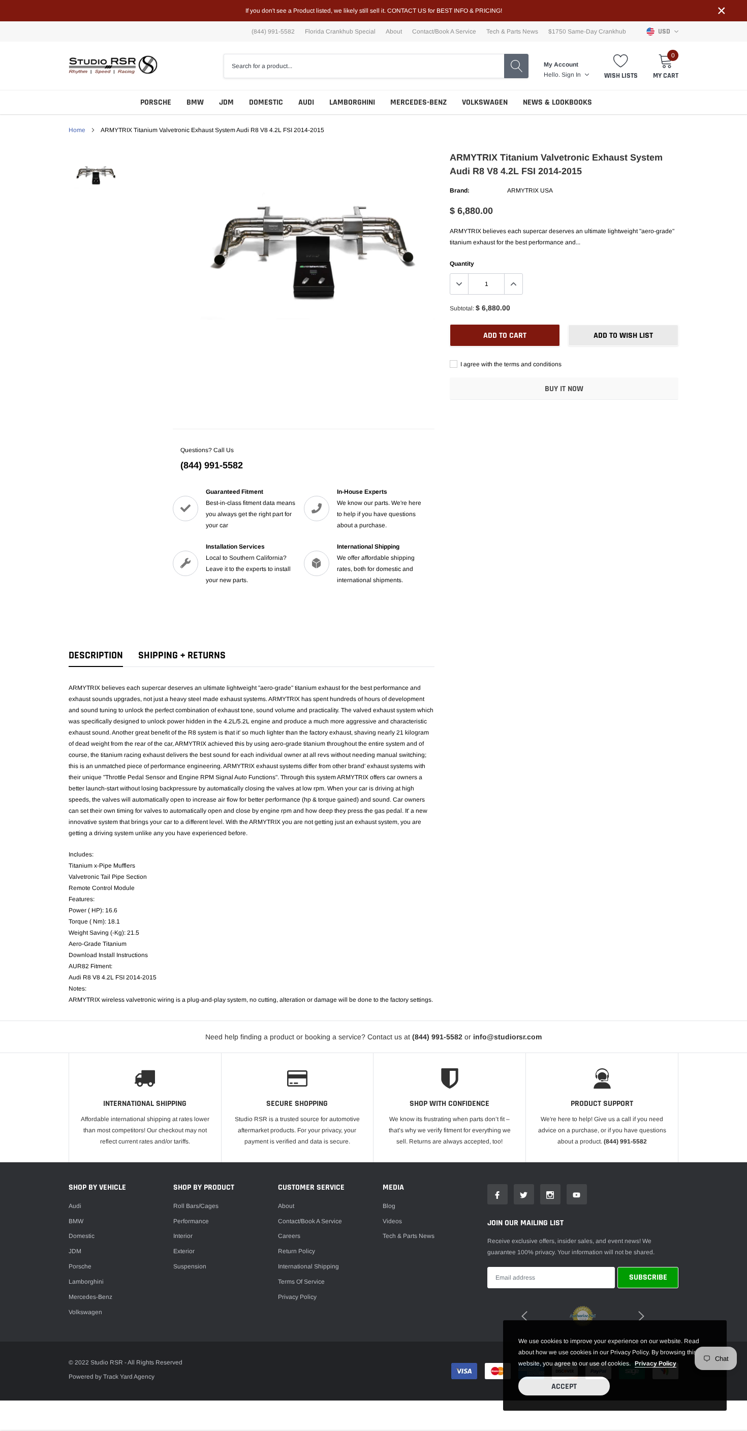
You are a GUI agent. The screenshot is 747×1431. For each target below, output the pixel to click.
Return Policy (296, 1251)
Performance (191, 1221)
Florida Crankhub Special (340, 31)
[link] (95, 172)
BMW (195, 102)
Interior (183, 1235)
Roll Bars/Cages (196, 1206)
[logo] (113, 65)
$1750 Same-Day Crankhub (587, 31)
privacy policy (655, 1363)
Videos (392, 1221)
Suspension (189, 1266)
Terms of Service (301, 1281)
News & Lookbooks (557, 102)
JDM (226, 102)
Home (77, 130)
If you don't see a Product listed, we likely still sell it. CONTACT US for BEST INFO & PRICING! (373, 10)
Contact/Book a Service (444, 31)
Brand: (460, 190)
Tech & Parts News (512, 31)
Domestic (266, 102)
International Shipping (308, 1266)
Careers (289, 1235)
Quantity (462, 263)
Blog (389, 1206)
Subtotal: (462, 308)
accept (564, 1386)
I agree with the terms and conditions (510, 364)
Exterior (184, 1251)
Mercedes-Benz (418, 102)
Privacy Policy (297, 1296)
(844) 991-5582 (211, 465)
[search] (516, 66)
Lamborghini (352, 102)
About (394, 31)
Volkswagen (485, 102)
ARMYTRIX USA (530, 190)
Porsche (155, 102)
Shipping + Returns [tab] (182, 655)
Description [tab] (96, 655)
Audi (306, 102)
